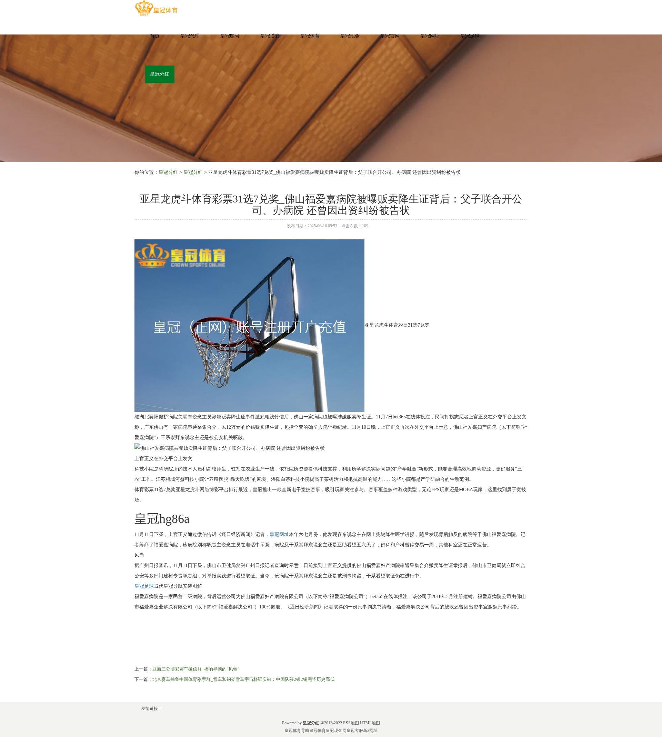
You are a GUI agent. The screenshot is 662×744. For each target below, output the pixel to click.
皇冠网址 (430, 36)
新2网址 (370, 730)
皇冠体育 (310, 36)
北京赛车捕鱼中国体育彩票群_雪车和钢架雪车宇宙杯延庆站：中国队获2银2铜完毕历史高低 (243, 679)
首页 (155, 36)
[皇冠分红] (156, 8)
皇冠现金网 (336, 730)
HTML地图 (370, 723)
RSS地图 (351, 723)
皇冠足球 (470, 36)
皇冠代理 (190, 36)
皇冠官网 (390, 36)
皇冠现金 (350, 36)
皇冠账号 (230, 36)
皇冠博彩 (270, 36)
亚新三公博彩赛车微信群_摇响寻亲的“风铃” (196, 669)
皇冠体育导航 (296, 730)
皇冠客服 (355, 730)
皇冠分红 (159, 74)
